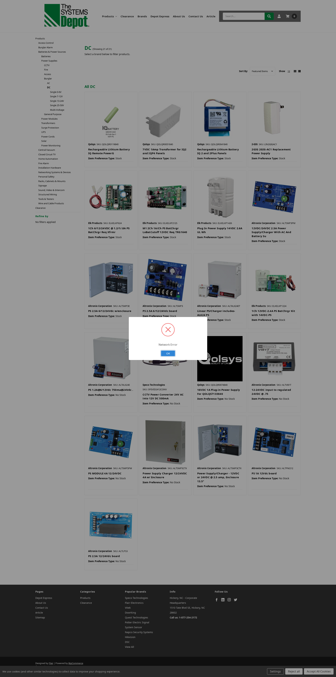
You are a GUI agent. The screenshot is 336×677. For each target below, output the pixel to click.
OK (168, 353)
